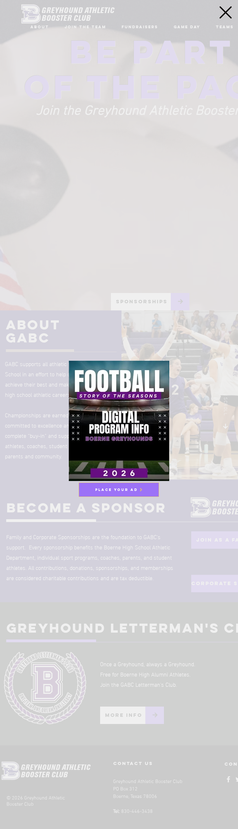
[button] (225, 12)
